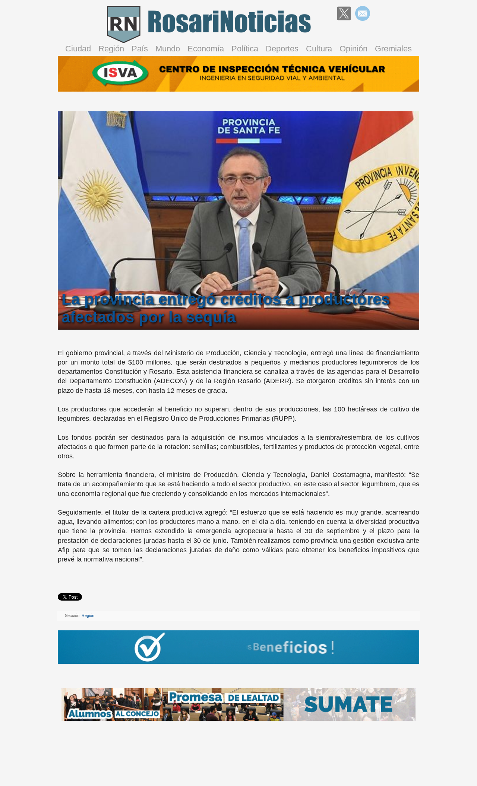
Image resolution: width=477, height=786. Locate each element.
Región (111, 48)
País (140, 48)
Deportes (282, 48)
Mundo (167, 48)
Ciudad (78, 48)
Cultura (319, 48)
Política (244, 48)
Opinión (353, 48)
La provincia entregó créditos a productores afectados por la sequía (225, 308)
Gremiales (393, 48)
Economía (205, 48)
